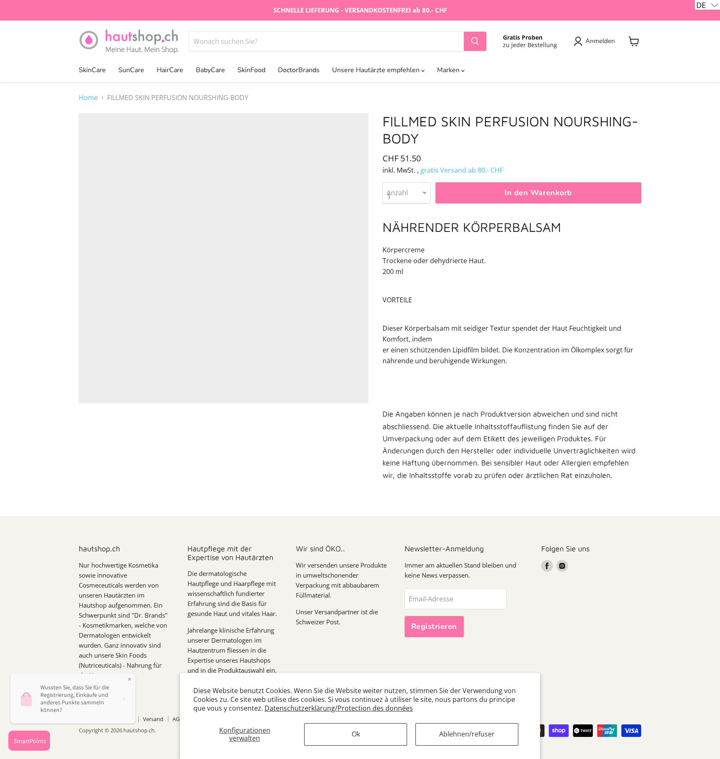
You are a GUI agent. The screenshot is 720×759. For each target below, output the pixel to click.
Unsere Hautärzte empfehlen (376, 70)
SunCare (131, 70)
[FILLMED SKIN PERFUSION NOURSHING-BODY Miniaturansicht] (94, 427)
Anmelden (600, 41)
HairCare (170, 70)
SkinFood (251, 70)
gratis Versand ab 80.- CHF (461, 170)
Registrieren (434, 626)
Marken (449, 70)
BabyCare (210, 70)
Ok (356, 734)
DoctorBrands (299, 70)
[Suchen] (475, 41)
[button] (707, 5)
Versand (153, 719)
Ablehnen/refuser (467, 734)
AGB (177, 719)
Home (88, 97)
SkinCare (92, 70)
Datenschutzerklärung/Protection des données (339, 708)
